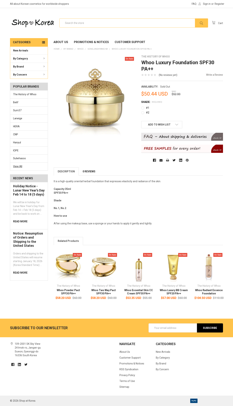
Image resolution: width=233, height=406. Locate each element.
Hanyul (17, 142)
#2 (147, 112)
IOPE (16, 150)
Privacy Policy (127, 375)
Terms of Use (127, 381)
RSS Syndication (128, 369)
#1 (147, 107)
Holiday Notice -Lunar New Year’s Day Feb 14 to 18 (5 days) (29, 190)
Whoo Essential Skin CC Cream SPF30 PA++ (138, 292)
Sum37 (17, 110)
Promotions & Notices (91, 42)
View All (17, 166)
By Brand (18, 66)
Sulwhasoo (19, 158)
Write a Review (214, 74)
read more (20, 221)
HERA (16, 126)
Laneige (17, 118)
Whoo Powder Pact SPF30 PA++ (68, 292)
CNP (15, 134)
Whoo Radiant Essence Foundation (209, 292)
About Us (61, 42)
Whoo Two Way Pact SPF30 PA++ (103, 292)
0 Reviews (89, 171)
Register (219, 3)
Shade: (151, 101)
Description (66, 171)
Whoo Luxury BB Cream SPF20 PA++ (174, 292)
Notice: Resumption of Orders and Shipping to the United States (28, 239)
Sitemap (124, 386)
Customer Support (130, 42)
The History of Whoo (24, 94)
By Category (20, 58)
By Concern (20, 74)
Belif (15, 102)
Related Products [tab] (68, 240)
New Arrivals (20, 50)
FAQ (194, 3)
